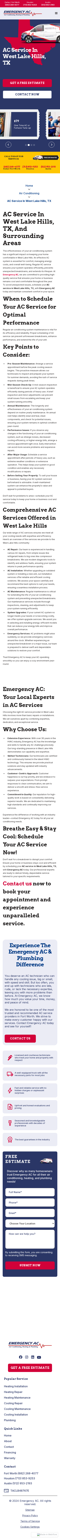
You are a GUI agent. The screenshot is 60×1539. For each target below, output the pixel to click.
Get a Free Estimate (27, 83)
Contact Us (20, 1038)
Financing (10, 1452)
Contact (9, 1446)
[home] (23, 13)
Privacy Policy (30, 1515)
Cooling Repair (13, 1403)
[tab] (26, 145)
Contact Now (27, 94)
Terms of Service (30, 1521)
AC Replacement (16, 1315)
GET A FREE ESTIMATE (30, 1367)
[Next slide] (51, 145)
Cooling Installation (16, 1414)
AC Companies (15, 1299)
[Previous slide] (8, 145)
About (8, 1441)
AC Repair (12, 1309)
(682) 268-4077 (28, 1473)
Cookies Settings (30, 1526)
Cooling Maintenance (17, 1409)
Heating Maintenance (17, 1397)
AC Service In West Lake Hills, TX (29, 201)
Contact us (17, 883)
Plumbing (10, 1420)
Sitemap (30, 1509)
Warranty (9, 1458)
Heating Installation (16, 1386)
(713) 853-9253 (25, 1478)
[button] (56, 13)
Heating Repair (13, 1392)
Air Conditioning (29, 193)
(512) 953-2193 (22, 1483)
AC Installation (15, 1304)
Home (29, 185)
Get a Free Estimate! (30, 1324)
